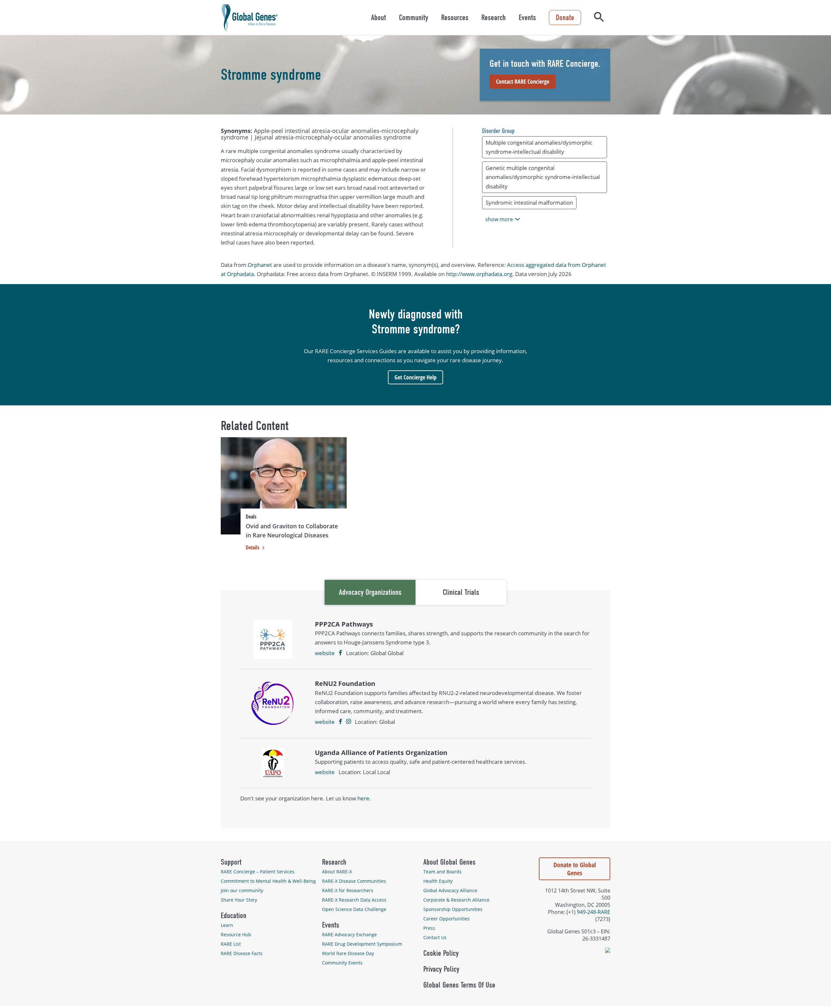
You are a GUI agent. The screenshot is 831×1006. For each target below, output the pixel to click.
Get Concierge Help (415, 377)
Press (429, 928)
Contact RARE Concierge (522, 81)
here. (364, 798)
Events (527, 17)
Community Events (342, 963)
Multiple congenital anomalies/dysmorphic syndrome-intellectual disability (539, 147)
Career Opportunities (446, 919)
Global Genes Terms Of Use (459, 984)
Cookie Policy (441, 953)
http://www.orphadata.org (479, 274)
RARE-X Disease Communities (354, 881)
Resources (454, 17)
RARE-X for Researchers (347, 890)
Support (231, 862)
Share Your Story (239, 900)
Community (413, 17)
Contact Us (435, 937)
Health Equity (438, 881)
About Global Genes (449, 862)
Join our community (242, 890)
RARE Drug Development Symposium (362, 944)
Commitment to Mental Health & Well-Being (268, 881)
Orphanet (260, 265)
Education (233, 915)
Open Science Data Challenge (354, 909)
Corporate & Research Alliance (456, 900)
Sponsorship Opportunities (452, 909)
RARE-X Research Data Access (354, 900)
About (378, 17)
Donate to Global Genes (574, 868)
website (325, 653)
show (499, 219)
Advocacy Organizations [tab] (370, 592)
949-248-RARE (593, 912)
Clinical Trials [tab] (461, 592)
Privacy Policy (441, 969)
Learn (227, 925)
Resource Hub (236, 934)
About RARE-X (337, 871)
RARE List (231, 944)
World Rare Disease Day (348, 953)
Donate (565, 17)
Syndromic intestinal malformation (529, 202)
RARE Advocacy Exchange (349, 934)
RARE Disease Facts (242, 953)
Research (493, 17)
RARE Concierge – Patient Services (257, 871)
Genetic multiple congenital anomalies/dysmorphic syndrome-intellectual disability (543, 177)
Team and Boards (442, 871)
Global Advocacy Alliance (450, 890)
